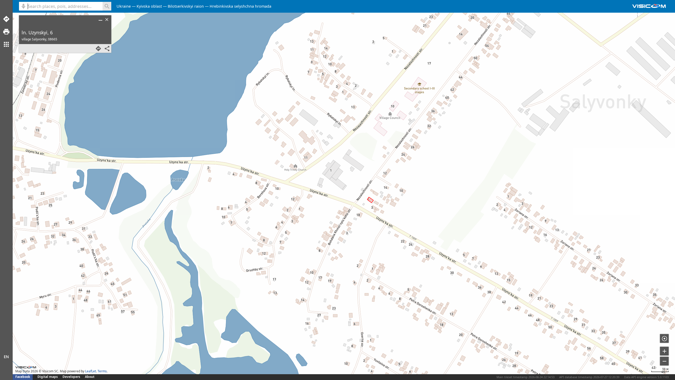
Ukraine (124, 6)
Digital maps (48, 376)
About (89, 376)
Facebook (22, 376)
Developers (71, 376)
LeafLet (90, 371)
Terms (102, 371)
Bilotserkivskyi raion (186, 6)
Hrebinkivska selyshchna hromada (240, 6)
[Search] (107, 6)
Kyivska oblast (149, 6)
